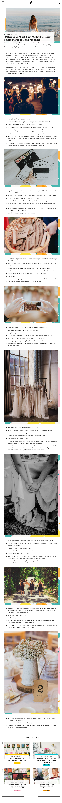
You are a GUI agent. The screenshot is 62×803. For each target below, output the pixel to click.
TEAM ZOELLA (14, 756)
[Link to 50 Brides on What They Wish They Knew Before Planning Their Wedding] (17, 750)
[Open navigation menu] (3, 2)
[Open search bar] (59, 3)
